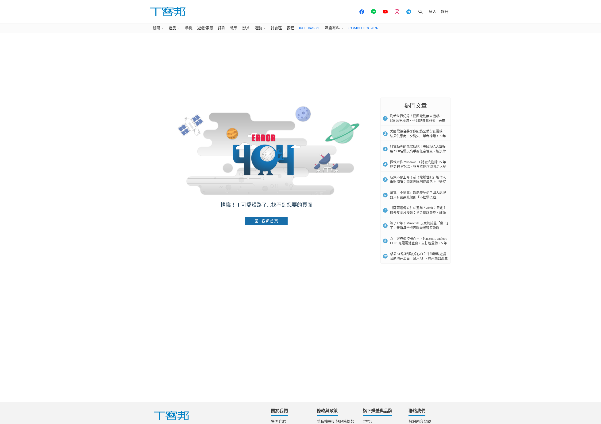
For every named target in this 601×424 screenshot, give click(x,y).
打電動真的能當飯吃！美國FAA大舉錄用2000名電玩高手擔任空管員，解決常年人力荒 (418, 151)
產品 (172, 28)
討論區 (276, 28)
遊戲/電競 (205, 28)
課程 (290, 28)
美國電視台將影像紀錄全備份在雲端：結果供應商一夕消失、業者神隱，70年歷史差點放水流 (418, 136)
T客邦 (368, 422)
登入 (432, 12)
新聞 (156, 28)
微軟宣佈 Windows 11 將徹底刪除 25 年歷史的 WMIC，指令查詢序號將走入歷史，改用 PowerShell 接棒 (418, 166)
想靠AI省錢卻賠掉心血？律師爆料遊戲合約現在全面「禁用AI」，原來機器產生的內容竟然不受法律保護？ (419, 258)
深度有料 (332, 28)
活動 (258, 28)
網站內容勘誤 (419, 422)
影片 (246, 28)
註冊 (444, 12)
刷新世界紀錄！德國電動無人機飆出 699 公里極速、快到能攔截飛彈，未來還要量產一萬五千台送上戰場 (417, 120)
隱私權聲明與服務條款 (335, 422)
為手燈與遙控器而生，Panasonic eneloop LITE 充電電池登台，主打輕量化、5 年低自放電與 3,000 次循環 (418, 243)
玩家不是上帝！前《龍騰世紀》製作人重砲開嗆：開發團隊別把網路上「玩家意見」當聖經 (418, 182)
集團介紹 (278, 422)
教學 (234, 28)
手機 (189, 28)
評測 (221, 28)
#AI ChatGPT (309, 28)
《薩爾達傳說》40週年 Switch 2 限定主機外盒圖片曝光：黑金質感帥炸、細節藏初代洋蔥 (418, 212)
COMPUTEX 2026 (363, 28)
